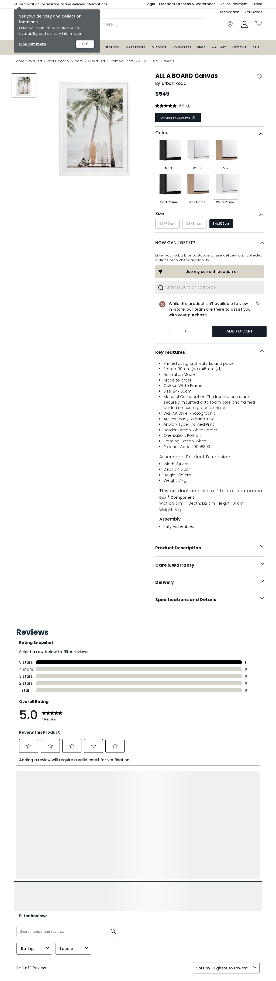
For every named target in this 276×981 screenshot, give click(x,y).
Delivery (164, 582)
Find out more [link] (32, 44)
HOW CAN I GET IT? (175, 243)
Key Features (170, 352)
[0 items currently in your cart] (258, 24)
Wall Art (219, 47)
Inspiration (229, 12)
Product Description (178, 548)
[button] (209, 243)
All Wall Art (96, 61)
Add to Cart (239, 331)
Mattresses (136, 47)
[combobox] (209, 287)
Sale (256, 47)
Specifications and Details (185, 600)
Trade (257, 3)
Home (19, 61)
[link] (230, 24)
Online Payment (233, 3)
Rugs (201, 47)
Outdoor (158, 47)
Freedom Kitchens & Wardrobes (187, 3)
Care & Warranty (174, 565)
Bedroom (112, 47)
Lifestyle (239, 47)
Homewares (181, 47)
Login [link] (150, 3)
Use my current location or (211, 271)
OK (85, 44)
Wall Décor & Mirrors (65, 61)
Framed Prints (122, 61)
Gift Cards (252, 12)
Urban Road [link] (174, 83)
